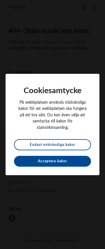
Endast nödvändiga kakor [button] (52, 144)
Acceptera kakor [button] (52, 161)
